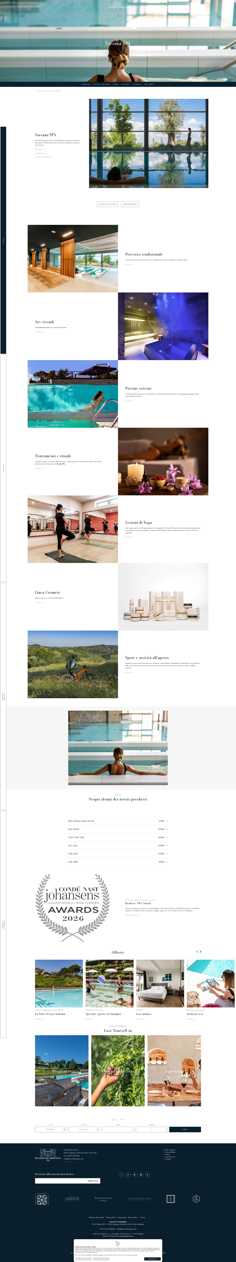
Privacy (143, 1217)
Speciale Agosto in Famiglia (103, 1014)
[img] (59, 983)
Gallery (167, 1154)
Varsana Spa (86, 84)
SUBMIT (185, 1129)
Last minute (144, 1014)
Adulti (118, 1125)
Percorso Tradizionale (101, 84)
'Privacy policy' (111, 1217)
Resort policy (132, 1217)
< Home (37, 90)
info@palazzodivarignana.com (73, 1159)
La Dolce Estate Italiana (50, 1014)
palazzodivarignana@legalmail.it (122, 1236)
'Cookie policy (121, 1217)
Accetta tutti (153, 1259)
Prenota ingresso (130, 204)
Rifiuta (101, 1259)
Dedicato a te (195, 1014)
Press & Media (170, 1152)
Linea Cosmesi (149, 84)
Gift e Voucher (170, 1150)
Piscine (115, 84)
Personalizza (83, 1259)
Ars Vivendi (125, 84)
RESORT (114, 1119)
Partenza (84, 1125)
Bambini (151, 1125)
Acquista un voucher (107, 204)
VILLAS (122, 1119)
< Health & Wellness (46, 90)
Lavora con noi (170, 1157)
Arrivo (51, 1125)
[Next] (200, 952)
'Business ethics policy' (96, 1217)
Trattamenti (136, 84)
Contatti (168, 1159)
